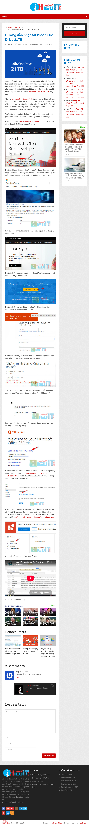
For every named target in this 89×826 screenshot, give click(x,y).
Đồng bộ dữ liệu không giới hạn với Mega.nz (75, 103)
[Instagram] (16, 808)
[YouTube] (3, 813)
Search (74, 34)
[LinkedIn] (21, 808)
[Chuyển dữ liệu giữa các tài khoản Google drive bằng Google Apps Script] (48, 640)
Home (10, 27)
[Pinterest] (12, 808)
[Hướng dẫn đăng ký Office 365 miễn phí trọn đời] (30, 640)
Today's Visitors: (67, 781)
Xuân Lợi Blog (37, 781)
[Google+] (8, 808)
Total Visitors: (66, 787)
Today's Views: (67, 778)
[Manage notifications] (5, 821)
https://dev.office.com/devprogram (33, 121)
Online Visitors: (67, 774)
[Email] (8, 813)
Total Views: (66, 784)
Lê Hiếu (10, 44)
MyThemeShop (56, 823)
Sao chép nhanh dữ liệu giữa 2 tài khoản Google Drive (13, 651)
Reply (18, 677)
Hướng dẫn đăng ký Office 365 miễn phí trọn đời (30, 651)
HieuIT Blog (6, 823)
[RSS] (12, 813)
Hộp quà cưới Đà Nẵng (41, 778)
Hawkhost (82, 823)
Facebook (20, 797)
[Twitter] (25, 808)
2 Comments (47, 44)
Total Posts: (65, 790)
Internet (18, 27)
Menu (4, 16)
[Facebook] (3, 808)
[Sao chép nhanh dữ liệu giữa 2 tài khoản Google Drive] (13, 640)
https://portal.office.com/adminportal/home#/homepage (34, 517)
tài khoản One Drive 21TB (39, 92)
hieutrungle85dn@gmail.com (13, 802)
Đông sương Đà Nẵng (40, 774)
